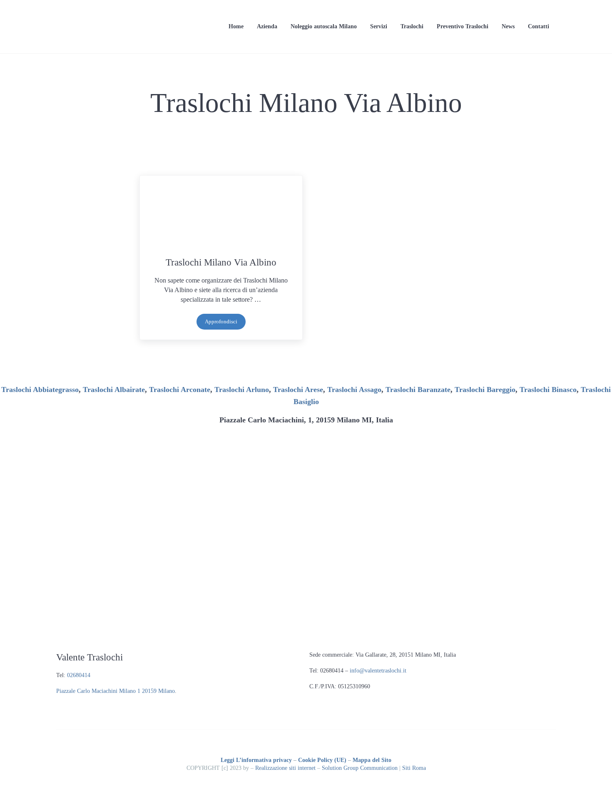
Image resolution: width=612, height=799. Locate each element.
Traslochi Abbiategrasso (40, 389)
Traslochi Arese (298, 389)
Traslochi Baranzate (418, 389)
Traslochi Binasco (548, 389)
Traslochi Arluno (241, 389)
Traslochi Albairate (114, 389)
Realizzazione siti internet (285, 767)
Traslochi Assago (354, 389)
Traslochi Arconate (179, 389)
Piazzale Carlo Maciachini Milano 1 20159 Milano (115, 691)
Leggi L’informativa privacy (256, 760)
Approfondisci (225, 323)
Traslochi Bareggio (485, 389)
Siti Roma (414, 767)
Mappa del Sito (372, 760)
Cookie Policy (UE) (322, 760)
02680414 (78, 675)
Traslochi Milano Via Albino (221, 262)
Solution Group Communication (360, 767)
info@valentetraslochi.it (378, 670)
